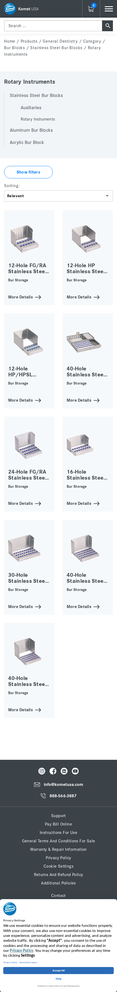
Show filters (28, 172)
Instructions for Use (58, 832)
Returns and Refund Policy (58, 875)
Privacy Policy (58, 858)
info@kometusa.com (63, 785)
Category (92, 41)
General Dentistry (60, 41)
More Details (20, 296)
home (9, 41)
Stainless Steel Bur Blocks (56, 48)
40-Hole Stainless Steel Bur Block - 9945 (88, 374)
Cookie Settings (58, 866)
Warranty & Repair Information (58, 849)
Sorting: (12, 186)
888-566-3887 (63, 796)
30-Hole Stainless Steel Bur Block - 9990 (29, 581)
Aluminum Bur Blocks (31, 130)
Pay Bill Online (58, 824)
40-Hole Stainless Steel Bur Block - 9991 (88, 581)
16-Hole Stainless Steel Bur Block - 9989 (88, 478)
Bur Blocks (14, 48)
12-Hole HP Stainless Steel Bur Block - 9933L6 (86, 274)
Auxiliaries (31, 107)
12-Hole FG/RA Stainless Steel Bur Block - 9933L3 (27, 274)
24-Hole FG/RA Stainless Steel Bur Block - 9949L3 (27, 481)
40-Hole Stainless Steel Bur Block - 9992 (29, 684)
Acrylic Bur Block (27, 142)
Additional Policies (58, 883)
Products (29, 41)
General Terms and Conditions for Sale (58, 841)
